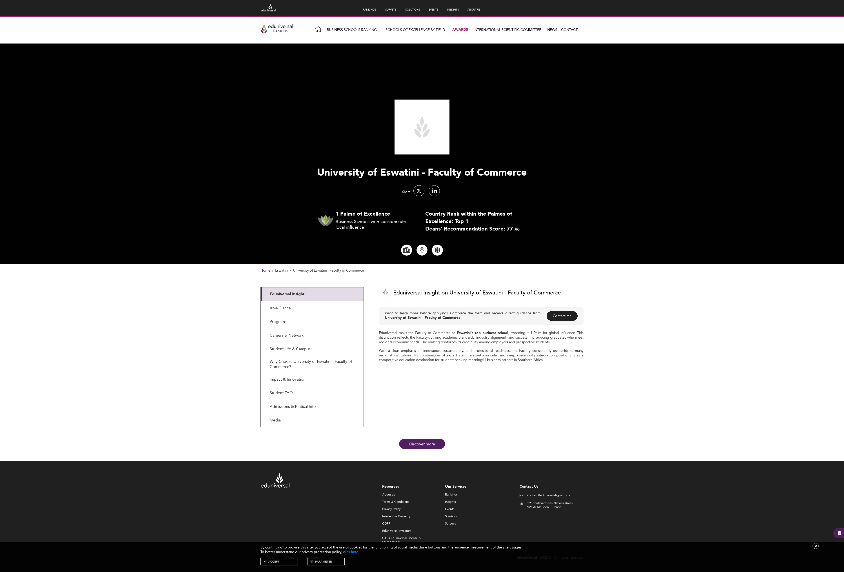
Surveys (450, 523)
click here (350, 552)
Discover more (422, 444)
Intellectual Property (396, 516)
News (552, 30)
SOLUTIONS (412, 9)
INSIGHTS (453, 9)
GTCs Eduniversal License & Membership (401, 538)
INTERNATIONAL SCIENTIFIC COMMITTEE (507, 30)
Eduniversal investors (396, 531)
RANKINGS (369, 9)
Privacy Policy (391, 509)
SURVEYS (390, 9)
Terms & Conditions (395, 502)
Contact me (562, 316)
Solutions (451, 516)
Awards (460, 30)
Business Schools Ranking (352, 30)
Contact (569, 30)
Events (449, 509)
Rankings (451, 494)
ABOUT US (473, 9)
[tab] (312, 294)
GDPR (386, 523)
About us (388, 494)
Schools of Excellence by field (415, 30)
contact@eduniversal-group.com (549, 495)
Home (265, 270)
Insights (450, 502)
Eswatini (281, 270)
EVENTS (433, 9)
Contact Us (529, 486)
